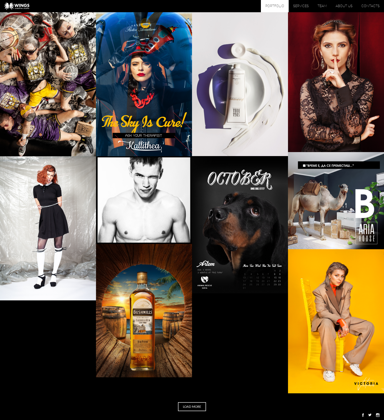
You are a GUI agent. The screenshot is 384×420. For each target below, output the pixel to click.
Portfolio (274, 6)
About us (344, 6)
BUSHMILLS (144, 311)
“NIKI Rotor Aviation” (144, 84)
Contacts (370, 6)
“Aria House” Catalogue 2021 (336, 201)
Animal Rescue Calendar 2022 (240, 225)
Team (322, 6)
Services (301, 6)
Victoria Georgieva (336, 321)
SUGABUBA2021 (240, 84)
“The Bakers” (48, 84)
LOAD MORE (192, 406)
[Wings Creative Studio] (17, 6)
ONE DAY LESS (48, 228)
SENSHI (144, 200)
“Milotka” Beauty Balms (336, 82)
